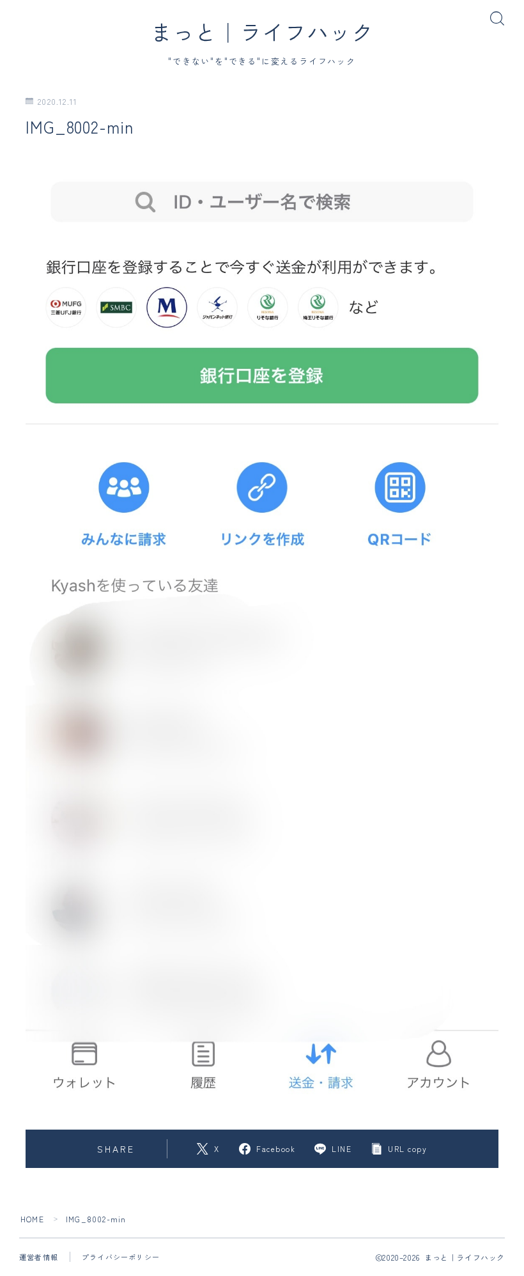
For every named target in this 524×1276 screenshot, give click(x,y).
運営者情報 (38, 1257)
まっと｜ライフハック (262, 31)
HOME (32, 1218)
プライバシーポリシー (121, 1257)
